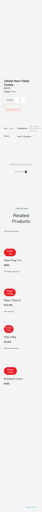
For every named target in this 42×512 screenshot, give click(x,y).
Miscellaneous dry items (35, 129)
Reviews (20, 171)
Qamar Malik (31, 507)
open (38, 34)
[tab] (21, 163)
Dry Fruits (33, 126)
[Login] (30, 3)
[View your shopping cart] (36, 3)
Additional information (21, 164)
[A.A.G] (6, 3)
